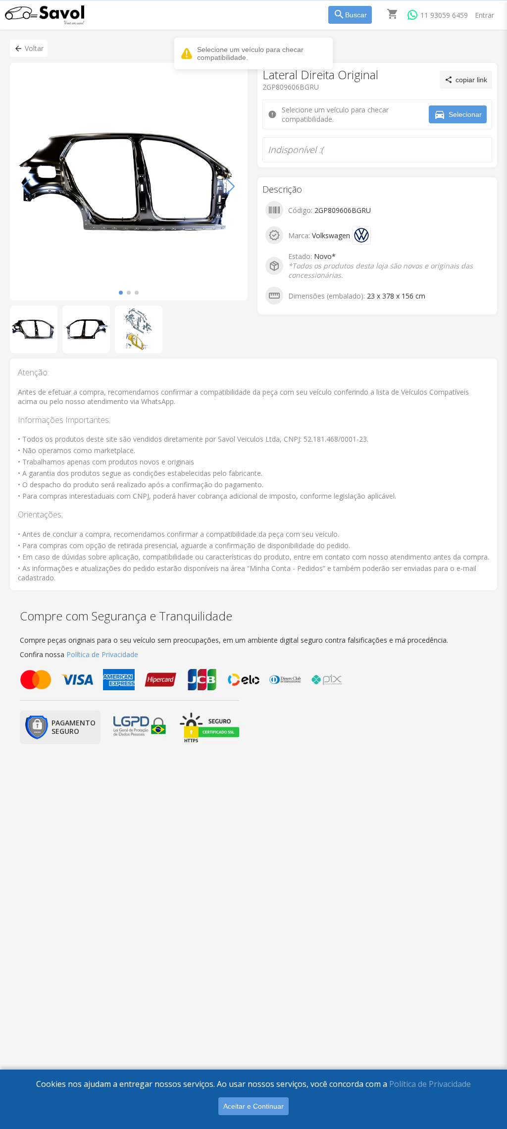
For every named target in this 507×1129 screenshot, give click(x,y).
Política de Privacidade (430, 1083)
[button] (29, 48)
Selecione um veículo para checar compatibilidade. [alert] (250, 53)
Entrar (484, 15)
